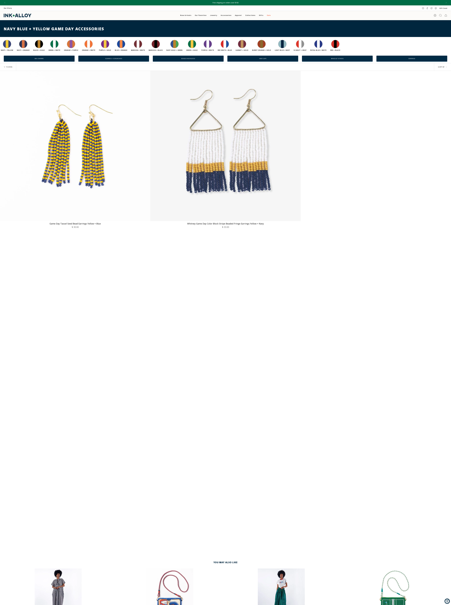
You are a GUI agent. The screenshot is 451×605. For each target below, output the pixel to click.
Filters (9, 67)
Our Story (8, 8)
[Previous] (5, 3)
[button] (213, 15)
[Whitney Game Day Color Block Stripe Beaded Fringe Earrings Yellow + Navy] (225, 146)
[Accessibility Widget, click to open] (447, 601)
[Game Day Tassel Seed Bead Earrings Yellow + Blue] (75, 146)
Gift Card (443, 8)
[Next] (446, 3)
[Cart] (446, 15)
